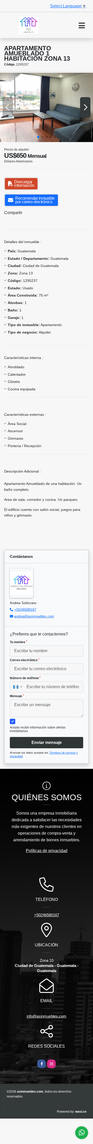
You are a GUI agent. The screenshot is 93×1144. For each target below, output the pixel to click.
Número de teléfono (25, 678)
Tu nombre (18, 642)
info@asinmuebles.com (46, 1016)
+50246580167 (25, 610)
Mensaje (17, 696)
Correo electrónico (24, 660)
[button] (38, 137)
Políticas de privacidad (46, 850)
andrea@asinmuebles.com (34, 616)
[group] (46, 107)
